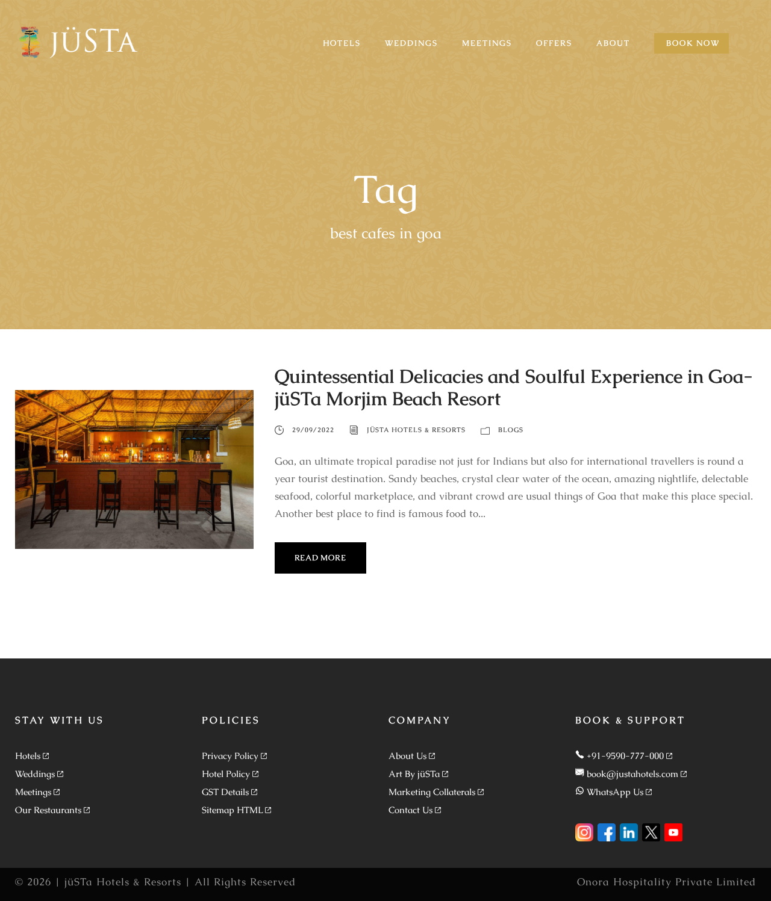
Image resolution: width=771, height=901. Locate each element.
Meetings (33, 791)
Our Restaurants (48, 810)
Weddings (35, 773)
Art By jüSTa (414, 773)
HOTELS (342, 43)
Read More (320, 558)
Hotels (27, 755)
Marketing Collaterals (432, 791)
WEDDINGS (411, 43)
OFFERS (554, 43)
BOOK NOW (693, 43)
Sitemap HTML (232, 810)
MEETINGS (487, 43)
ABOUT (613, 43)
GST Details (225, 791)
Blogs (510, 430)
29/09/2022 (313, 430)
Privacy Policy (230, 755)
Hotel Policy (226, 773)
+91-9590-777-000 (625, 755)
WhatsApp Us (615, 791)
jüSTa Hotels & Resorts (416, 430)
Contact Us (410, 810)
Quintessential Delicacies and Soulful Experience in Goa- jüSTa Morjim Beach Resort (514, 387)
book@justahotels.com (632, 773)
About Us (407, 755)
